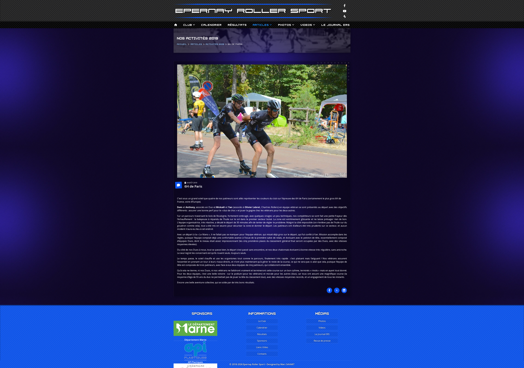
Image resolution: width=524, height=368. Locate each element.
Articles (261, 24)
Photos (284, 24)
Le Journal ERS (335, 24)
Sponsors (262, 340)
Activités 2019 (215, 44)
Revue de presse (322, 340)
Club (187, 24)
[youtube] (344, 11)
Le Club (262, 321)
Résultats (237, 24)
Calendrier (211, 24)
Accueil (182, 44)
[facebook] (344, 5)
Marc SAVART (287, 364)
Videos (306, 24)
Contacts (262, 353)
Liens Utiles (262, 347)
